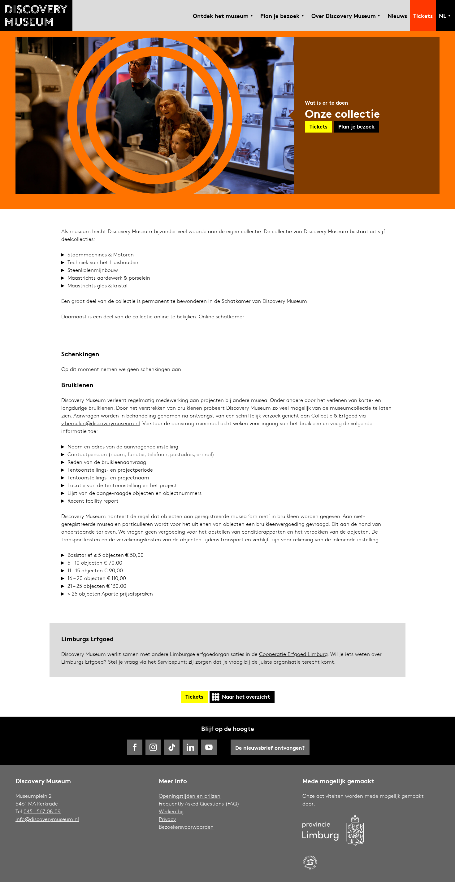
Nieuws (397, 15)
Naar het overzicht (246, 696)
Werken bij (171, 811)
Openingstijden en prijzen (189, 795)
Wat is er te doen (326, 102)
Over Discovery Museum (343, 15)
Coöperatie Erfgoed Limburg (293, 653)
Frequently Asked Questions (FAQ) (199, 803)
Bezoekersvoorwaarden (186, 826)
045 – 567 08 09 (42, 811)
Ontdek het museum (221, 15)
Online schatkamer (221, 316)
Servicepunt (172, 661)
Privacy (167, 819)
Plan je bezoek (280, 15)
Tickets (423, 15)
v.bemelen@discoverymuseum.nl (100, 423)
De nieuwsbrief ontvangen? (270, 747)
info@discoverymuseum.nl (47, 819)
